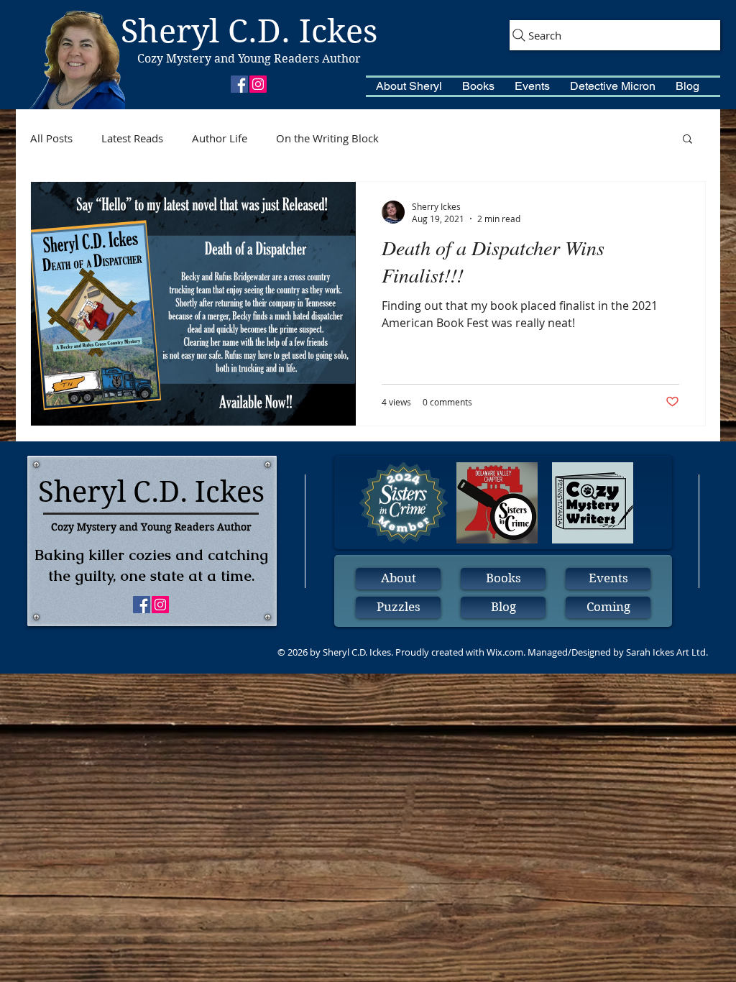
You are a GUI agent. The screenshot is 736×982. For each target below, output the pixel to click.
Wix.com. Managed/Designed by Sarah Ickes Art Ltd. (597, 652)
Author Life (219, 138)
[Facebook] (239, 84)
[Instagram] (258, 84)
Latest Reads (132, 138)
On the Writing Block (327, 138)
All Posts (51, 138)
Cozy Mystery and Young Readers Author (249, 58)
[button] (409, 86)
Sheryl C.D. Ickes (249, 31)
